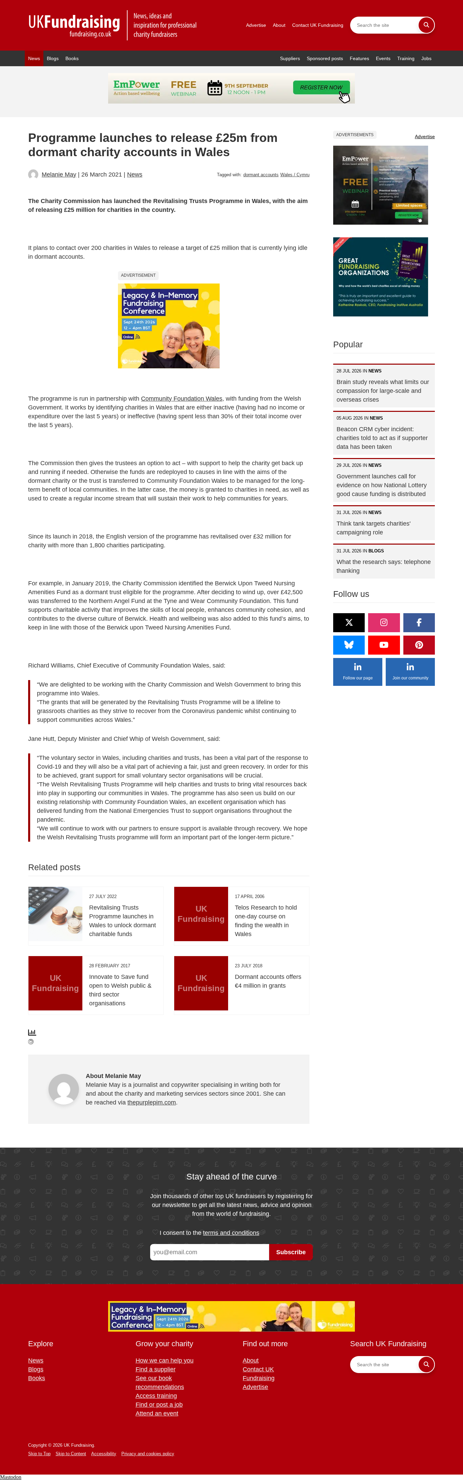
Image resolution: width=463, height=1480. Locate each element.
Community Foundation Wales (181, 398)
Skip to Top (39, 1453)
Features (359, 58)
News (34, 58)
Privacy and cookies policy (147, 1453)
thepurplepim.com (151, 1102)
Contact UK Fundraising (317, 25)
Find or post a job (159, 1404)
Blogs (53, 58)
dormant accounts (261, 174)
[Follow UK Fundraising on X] (349, 622)
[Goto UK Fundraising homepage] (113, 25)
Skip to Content (71, 1453)
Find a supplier (156, 1369)
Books (72, 58)
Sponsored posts (325, 58)
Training (406, 58)
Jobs (426, 58)
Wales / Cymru (294, 174)
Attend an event (157, 1413)
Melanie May (59, 174)
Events (383, 58)
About (279, 25)
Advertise (256, 25)
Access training (156, 1395)
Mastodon (10, 1477)
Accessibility (103, 1453)
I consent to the (209, 1232)
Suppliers (290, 58)
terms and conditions (231, 1232)
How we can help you (165, 1360)
